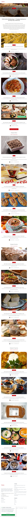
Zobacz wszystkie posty (14, 134)
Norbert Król (2, 500)
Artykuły (15, 483)
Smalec (15, 504)
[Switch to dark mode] (25, 1)
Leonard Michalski (3, 499)
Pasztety (14, 8)
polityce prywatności (10, 511)
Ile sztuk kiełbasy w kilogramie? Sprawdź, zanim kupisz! (20, 491)
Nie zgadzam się (8, 513)
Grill (14, 503)
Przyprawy (14, 395)
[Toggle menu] (26, 1)
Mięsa (14, 71)
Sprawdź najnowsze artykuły (14, 129)
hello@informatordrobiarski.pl (5, 496)
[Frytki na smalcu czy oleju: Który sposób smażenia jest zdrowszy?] (14, 40)
